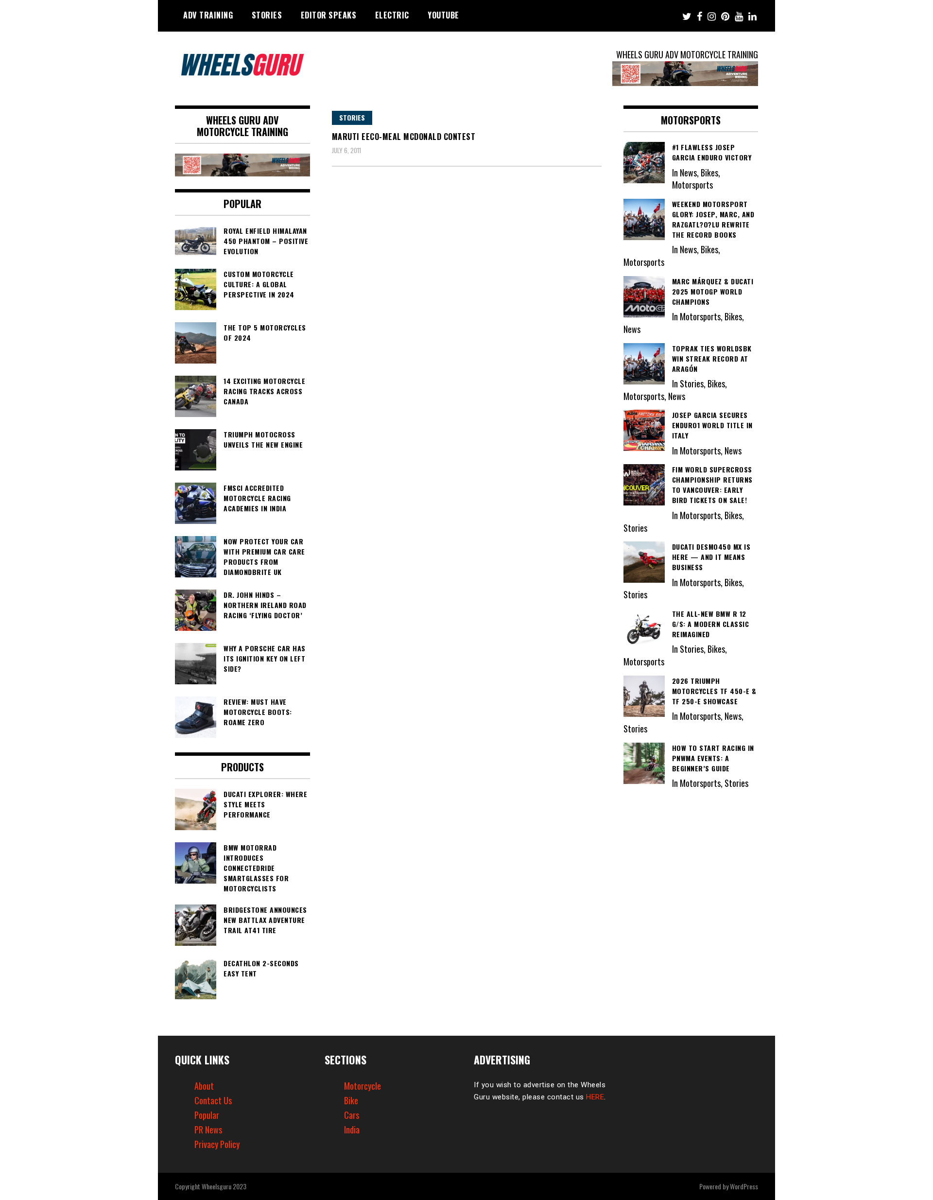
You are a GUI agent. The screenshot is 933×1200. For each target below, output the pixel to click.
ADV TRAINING (208, 15)
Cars (351, 1115)
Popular (206, 1115)
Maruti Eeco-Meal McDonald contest (404, 136)
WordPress (744, 1186)
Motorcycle (362, 1085)
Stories (267, 15)
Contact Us (213, 1100)
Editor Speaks (329, 15)
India (352, 1129)
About (204, 1085)
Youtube (443, 15)
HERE (595, 1097)
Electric (392, 15)
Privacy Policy (217, 1144)
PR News (208, 1129)
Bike (351, 1100)
